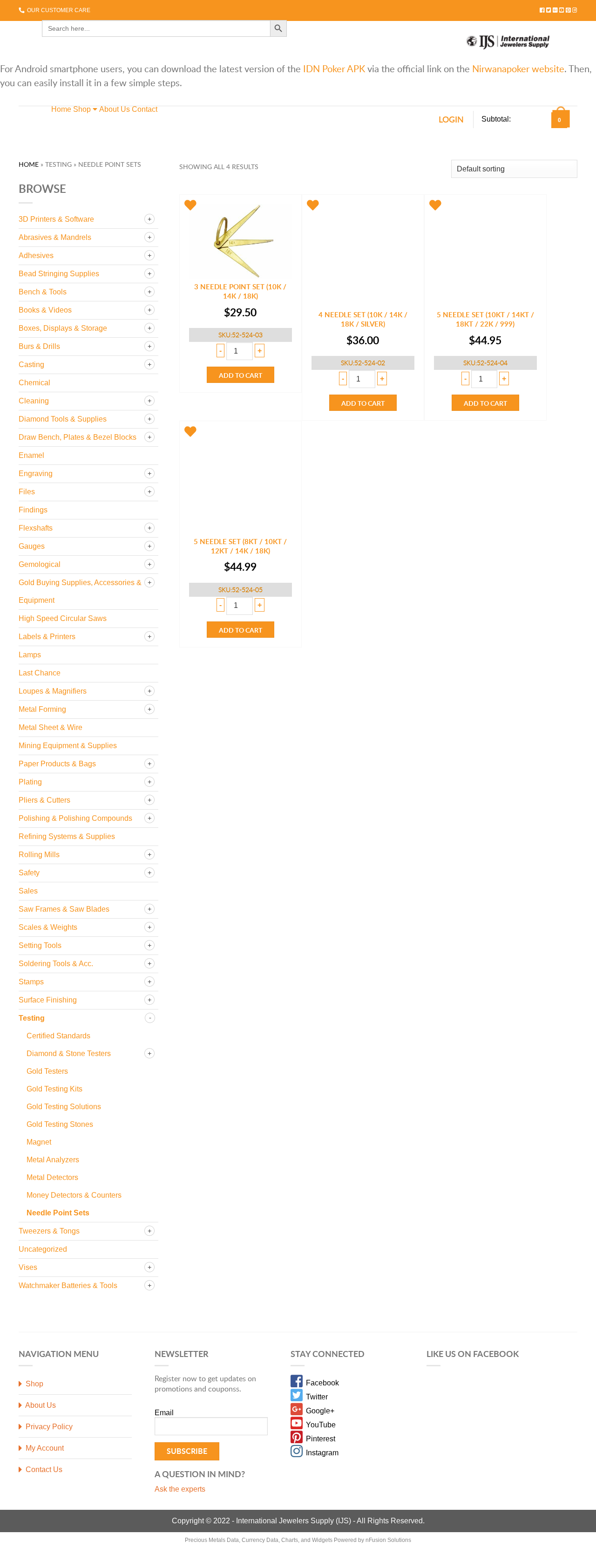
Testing (32, 1018)
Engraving (36, 473)
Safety (29, 873)
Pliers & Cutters (44, 800)
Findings (33, 510)
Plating (30, 782)
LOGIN (451, 119)
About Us (114, 109)
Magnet (39, 1142)
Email (164, 1413)
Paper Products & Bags (57, 764)
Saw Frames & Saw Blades (64, 909)
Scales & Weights (48, 927)
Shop (83, 109)
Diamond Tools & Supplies (63, 419)
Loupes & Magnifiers (53, 691)
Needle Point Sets (58, 1213)
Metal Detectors (52, 1177)
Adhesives (36, 255)
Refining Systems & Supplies (67, 836)
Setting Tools (40, 945)
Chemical (34, 383)
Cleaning (34, 401)
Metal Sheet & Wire (50, 727)
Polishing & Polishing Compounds (75, 818)
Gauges (32, 546)
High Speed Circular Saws (63, 618)
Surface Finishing (48, 1000)
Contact (144, 109)
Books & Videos (45, 310)
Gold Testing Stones (60, 1124)
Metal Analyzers (53, 1160)
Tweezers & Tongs (49, 1231)
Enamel (31, 455)
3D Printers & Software (56, 219)
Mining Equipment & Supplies (68, 746)
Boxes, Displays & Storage (63, 328)
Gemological (40, 564)
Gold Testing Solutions (64, 1107)
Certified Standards (58, 1036)
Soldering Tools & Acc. (56, 964)
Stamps (31, 982)
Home (61, 109)
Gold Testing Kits (54, 1089)
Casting (31, 364)
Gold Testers (47, 1071)
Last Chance (40, 673)
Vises (28, 1267)
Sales (28, 891)
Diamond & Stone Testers (69, 1053)
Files (27, 492)
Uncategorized (43, 1249)
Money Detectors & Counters (74, 1195)
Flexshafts (36, 528)
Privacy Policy (48, 1427)
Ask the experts (180, 1489)
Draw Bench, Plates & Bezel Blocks (77, 437)
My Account (44, 1448)
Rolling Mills (39, 855)
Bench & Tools (43, 292)
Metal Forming (42, 709)
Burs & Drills (39, 346)
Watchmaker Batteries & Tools (68, 1285)
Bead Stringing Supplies (59, 274)
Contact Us (43, 1469)
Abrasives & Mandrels (55, 237)
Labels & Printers (47, 637)
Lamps (30, 655)
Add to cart (240, 375)
